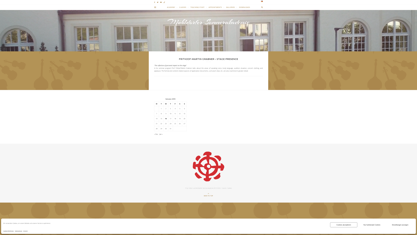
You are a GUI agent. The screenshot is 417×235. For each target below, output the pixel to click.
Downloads (244, 7)
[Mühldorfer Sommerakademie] (208, 166)
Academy (171, 7)
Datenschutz (18, 231)
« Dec (156, 134)
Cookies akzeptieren (343, 225)
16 (166, 119)
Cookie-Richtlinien (8, 231)
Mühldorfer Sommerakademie (208, 22)
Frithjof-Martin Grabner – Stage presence (208, 59)
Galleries (230, 7)
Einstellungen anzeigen (400, 225)
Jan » (161, 134)
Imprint (25, 231)
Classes (182, 7)
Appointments (215, 7)
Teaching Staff (197, 7)
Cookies (229, 188)
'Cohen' (190, 188)
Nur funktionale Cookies (371, 225)
